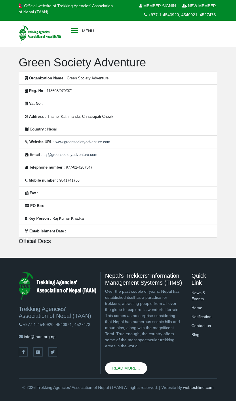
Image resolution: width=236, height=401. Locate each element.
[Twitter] (52, 352)
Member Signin (159, 5)
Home (196, 307)
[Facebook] (23, 352)
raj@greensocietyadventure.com (70, 154)
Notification (201, 316)
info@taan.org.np (40, 336)
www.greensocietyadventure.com (83, 142)
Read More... (126, 368)
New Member (201, 5)
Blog (195, 334)
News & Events (198, 295)
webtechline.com (198, 387)
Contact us (201, 325)
